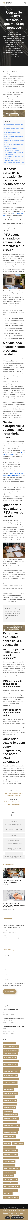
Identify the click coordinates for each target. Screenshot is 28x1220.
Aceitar (7, 1217)
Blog (17, 32)
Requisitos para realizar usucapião (14, 844)
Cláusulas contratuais (10, 1078)
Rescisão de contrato (10, 1190)
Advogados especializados (11, 1068)
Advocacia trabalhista (10, 1050)
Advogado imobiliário (10, 1064)
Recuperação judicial (10, 1182)
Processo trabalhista (10, 1179)
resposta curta (14, 223)
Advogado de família (10, 1057)
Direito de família (9, 1096)
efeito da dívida (10, 226)
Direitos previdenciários (11, 1129)
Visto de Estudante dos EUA (10, 1009)
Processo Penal (8, 1175)
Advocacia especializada (11, 1046)
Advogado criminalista (10, 1053)
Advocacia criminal (9, 1043)
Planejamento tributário (11, 1168)
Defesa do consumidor (10, 1093)
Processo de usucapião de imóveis (14, 42)
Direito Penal (8, 1111)
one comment (15, 56)
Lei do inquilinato (9, 1161)
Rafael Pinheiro (9, 1014)
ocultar (12, 121)
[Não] (26, 1214)
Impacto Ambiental (9, 1147)
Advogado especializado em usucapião (14, 820)
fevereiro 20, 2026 (9, 1012)
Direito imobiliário (9, 1107)
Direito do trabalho (10, 1100)
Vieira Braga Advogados (11, 1197)
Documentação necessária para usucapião (13, 825)
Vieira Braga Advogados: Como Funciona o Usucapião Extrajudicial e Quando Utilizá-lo (14, 905)
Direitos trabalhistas (10, 1132)
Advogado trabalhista (10, 1075)
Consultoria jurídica (10, 1082)
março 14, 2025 (6, 909)
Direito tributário (9, 1136)
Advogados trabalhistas (11, 1071)
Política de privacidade (17, 1217)
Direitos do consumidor (11, 1118)
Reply (23, 925)
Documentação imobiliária (11, 1139)
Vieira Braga (7, 1193)
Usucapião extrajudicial (14, 853)
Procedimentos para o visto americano (13, 1018)
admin (11, 32)
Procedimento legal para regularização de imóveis (14, 830)
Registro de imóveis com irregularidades (14, 839)
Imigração (7, 1143)
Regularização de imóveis (11, 1186)
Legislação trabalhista (11, 1157)
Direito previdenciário (10, 1114)
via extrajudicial (19, 226)
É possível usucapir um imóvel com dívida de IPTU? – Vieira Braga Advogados (13, 928)
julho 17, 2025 (6, 884)
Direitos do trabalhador (11, 1125)
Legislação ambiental (10, 1150)
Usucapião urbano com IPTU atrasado (14, 857)
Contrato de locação (10, 1086)
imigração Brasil (18, 1143)
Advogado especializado (11, 1060)
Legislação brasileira (10, 1154)
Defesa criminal (8, 1089)
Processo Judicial (9, 1172)
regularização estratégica (10, 228)
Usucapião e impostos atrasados (14, 849)
